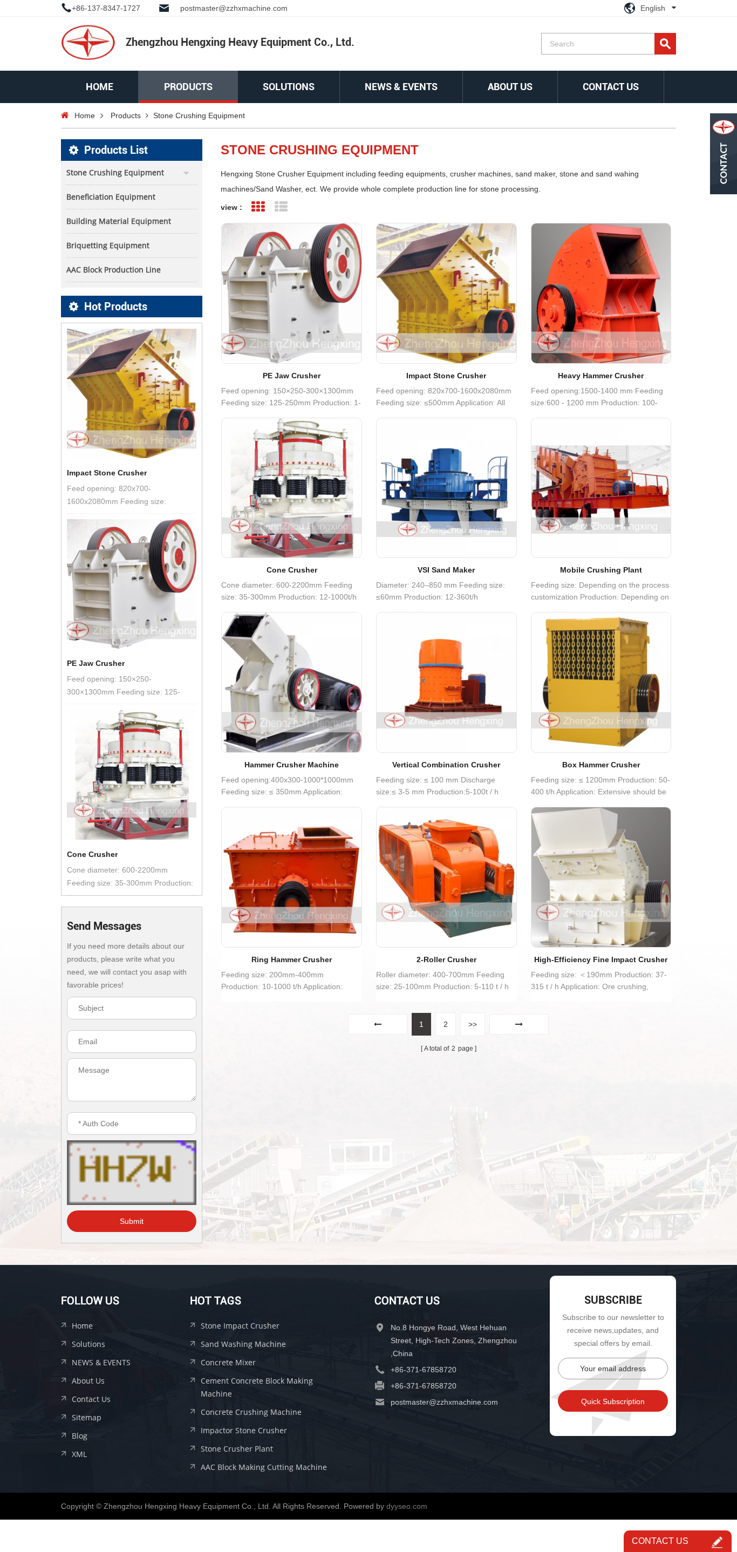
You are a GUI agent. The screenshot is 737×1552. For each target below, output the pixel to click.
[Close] (723, 201)
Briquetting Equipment (107, 245)
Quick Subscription (613, 1401)
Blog (79, 1436)
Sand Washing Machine (243, 1344)
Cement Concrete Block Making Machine (257, 1387)
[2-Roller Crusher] (446, 877)
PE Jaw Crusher (96, 663)
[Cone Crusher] (131, 774)
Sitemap (86, 1417)
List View (280, 207)
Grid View (257, 207)
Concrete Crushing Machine (251, 1412)
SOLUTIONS (289, 86)
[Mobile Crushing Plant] (601, 488)
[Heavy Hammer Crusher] (601, 293)
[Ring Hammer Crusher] (291, 877)
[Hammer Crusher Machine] (291, 682)
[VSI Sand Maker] (446, 488)
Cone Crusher (92, 854)
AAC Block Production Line (113, 269)
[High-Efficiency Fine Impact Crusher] (601, 877)
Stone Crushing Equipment (199, 115)
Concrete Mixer (228, 1362)
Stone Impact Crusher (240, 1325)
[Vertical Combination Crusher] (446, 682)
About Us (510, 86)
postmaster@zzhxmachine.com (234, 8)
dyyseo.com (406, 1506)
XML (79, 1454)
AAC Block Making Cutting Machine (264, 1467)
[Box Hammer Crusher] (601, 682)
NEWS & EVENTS (401, 86)
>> (472, 1024)
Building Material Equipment (118, 221)
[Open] (723, 153)
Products (188, 86)
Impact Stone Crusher (107, 472)
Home (99, 86)
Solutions (88, 1344)
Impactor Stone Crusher (244, 1430)
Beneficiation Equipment (110, 197)
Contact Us (611, 86)
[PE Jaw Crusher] (131, 584)
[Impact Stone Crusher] (131, 393)
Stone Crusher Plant (237, 1449)
